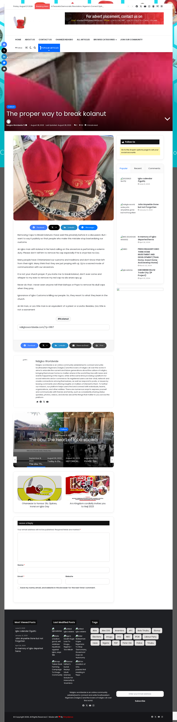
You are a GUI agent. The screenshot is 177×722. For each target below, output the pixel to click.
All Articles (83, 39)
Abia (95, 630)
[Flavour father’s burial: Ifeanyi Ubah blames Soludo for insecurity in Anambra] (69, 672)
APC (131, 630)
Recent (138, 168)
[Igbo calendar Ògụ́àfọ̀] (128, 189)
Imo (119, 636)
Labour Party (151, 636)
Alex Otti (106, 630)
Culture (19, 57)
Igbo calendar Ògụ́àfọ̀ (145, 180)
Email (21, 576)
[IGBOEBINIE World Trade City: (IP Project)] (128, 274)
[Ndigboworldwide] (37, 22)
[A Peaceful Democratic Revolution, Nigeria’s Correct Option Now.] (81, 630)
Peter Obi (127, 643)
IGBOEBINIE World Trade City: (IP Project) (146, 273)
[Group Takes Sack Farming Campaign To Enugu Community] (57, 668)
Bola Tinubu (143, 630)
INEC (128, 636)
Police (139, 643)
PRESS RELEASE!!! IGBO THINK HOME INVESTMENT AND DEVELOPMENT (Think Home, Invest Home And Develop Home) (148, 256)
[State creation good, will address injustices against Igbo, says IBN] (57, 645)
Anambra (119, 630)
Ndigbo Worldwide (14, 125)
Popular (123, 168)
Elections (97, 636)
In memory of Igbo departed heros (147, 238)
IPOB (137, 636)
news (95, 643)
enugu (109, 636)
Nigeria (106, 643)
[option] (63, 439)
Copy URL (63, 333)
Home (18, 39)
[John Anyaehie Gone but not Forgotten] (128, 218)
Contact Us (45, 39)
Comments (154, 168)
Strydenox (68, 717)
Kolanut (64, 318)
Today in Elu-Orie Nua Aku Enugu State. (63, 439)
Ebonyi (157, 630)
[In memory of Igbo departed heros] (128, 241)
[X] (44, 401)
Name (21, 565)
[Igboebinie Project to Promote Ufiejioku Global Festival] (57, 630)
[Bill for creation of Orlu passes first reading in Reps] (81, 668)
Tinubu (150, 643)
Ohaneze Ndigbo (64, 39)
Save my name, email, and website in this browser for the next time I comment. (57, 587)
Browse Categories (104, 39)
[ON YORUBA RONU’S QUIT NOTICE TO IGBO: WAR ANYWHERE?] (69, 630)
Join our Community (131, 39)
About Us (30, 39)
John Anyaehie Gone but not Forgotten (148, 206)
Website (69, 576)
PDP (116, 643)
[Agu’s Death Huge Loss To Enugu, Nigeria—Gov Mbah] (69, 643)
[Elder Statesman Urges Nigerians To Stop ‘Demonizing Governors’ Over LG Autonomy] (81, 647)
